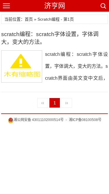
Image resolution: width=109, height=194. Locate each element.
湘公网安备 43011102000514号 (39, 120)
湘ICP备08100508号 (85, 120)
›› (66, 102)
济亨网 (54, 6)
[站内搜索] (103, 6)
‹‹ (42, 102)
